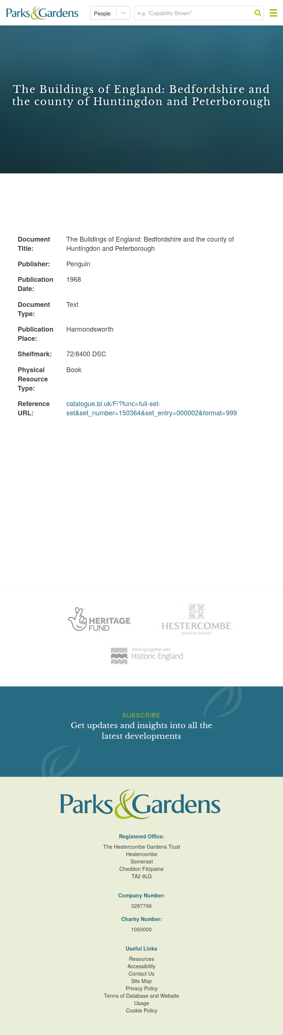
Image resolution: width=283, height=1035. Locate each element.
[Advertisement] (141, 475)
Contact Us (141, 973)
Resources (141, 958)
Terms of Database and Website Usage (141, 999)
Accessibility (141, 966)
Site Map (141, 980)
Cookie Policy (141, 1010)
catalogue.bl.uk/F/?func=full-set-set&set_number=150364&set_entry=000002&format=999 (151, 407)
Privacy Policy (142, 988)
